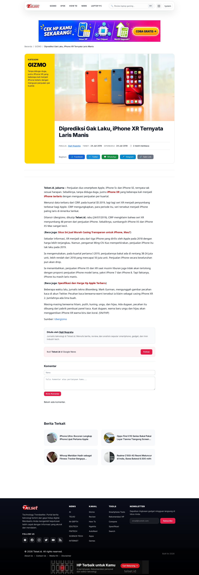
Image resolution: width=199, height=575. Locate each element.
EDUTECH (73, 526)
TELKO (72, 517)
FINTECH (73, 531)
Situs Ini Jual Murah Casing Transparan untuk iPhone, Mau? (94, 232)
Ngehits (92, 526)
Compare (113, 521)
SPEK (63, 6)
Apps (91, 536)
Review (92, 517)
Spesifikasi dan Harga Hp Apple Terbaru (82, 283)
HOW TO (73, 6)
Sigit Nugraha (74, 146)
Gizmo (92, 512)
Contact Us (41, 556)
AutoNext (93, 531)
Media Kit (53, 556)
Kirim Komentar (52, 394)
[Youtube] (53, 540)
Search (112, 531)
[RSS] (60, 540)
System (167, 6)
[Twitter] (46, 540)
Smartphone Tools (117, 512)
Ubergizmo (60, 319)
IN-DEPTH (73, 521)
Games (92, 541)
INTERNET (73, 541)
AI (70, 512)
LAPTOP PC (96, 6)
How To (92, 521)
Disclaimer (66, 556)
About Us (29, 556)
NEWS (84, 6)
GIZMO (53, 6)
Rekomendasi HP (116, 517)
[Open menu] (159, 6)
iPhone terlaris (53, 196)
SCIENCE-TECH (76, 536)
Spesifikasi (114, 526)
